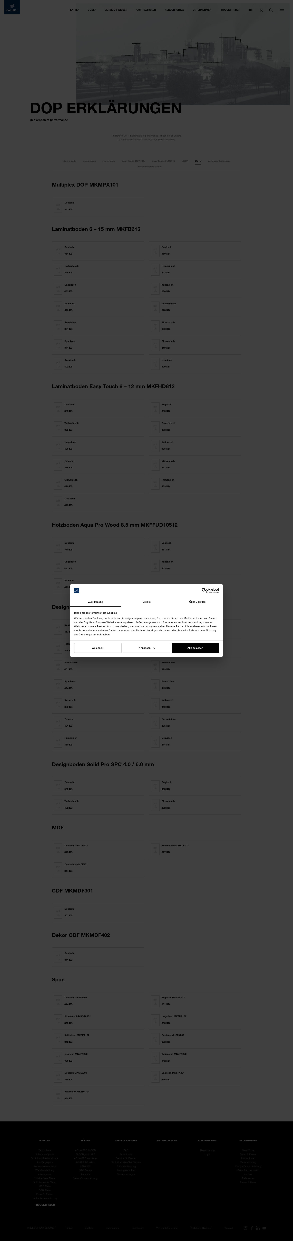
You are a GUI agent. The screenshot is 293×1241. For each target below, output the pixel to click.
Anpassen (145, 647)
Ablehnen (97, 647)
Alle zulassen (195, 647)
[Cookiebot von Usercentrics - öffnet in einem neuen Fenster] (204, 590)
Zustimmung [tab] (95, 601)
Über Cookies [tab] (197, 601)
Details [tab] (146, 601)
